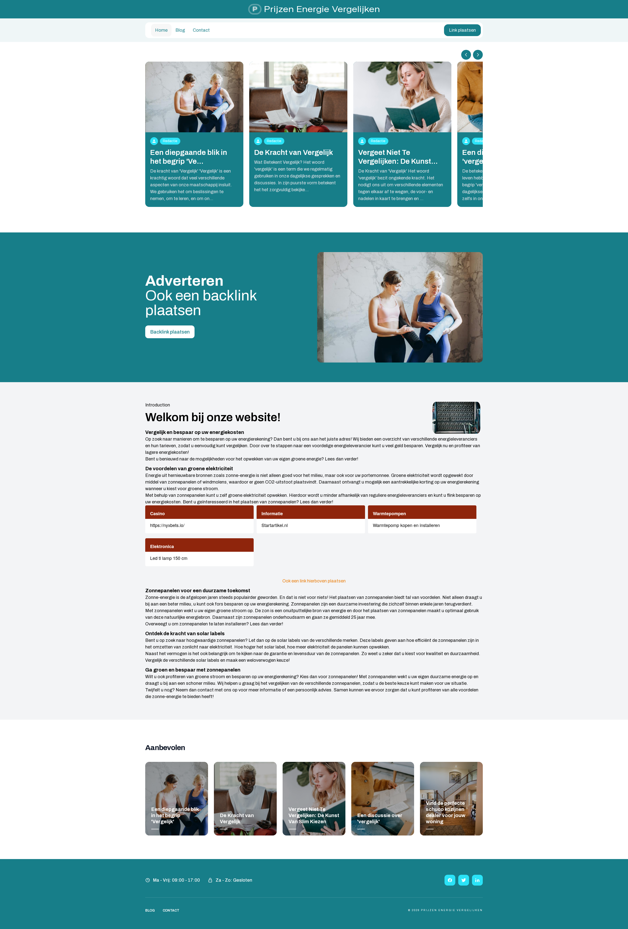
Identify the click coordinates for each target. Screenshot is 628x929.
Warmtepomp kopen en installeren (406, 525)
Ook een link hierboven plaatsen (314, 581)
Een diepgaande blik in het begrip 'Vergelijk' (175, 815)
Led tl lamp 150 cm (168, 558)
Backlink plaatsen (170, 332)
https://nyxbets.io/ (167, 525)
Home (161, 30)
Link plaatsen (462, 30)
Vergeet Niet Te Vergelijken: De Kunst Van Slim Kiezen (313, 815)
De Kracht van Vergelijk (293, 152)
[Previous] (466, 55)
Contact (201, 30)
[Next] (478, 55)
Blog (180, 30)
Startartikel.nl (275, 525)
